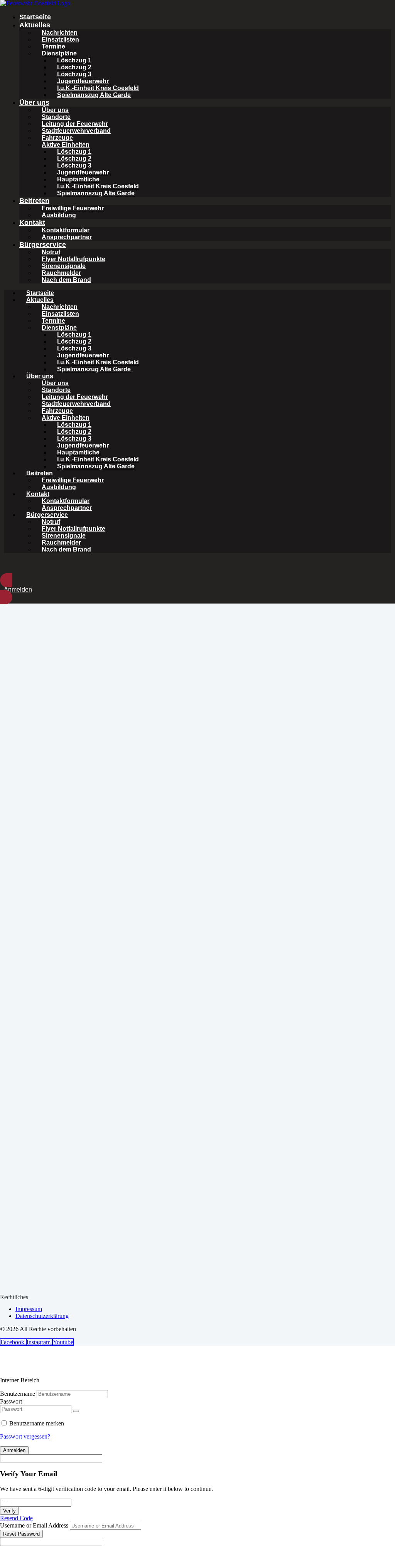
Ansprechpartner (67, 237)
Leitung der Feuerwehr (75, 124)
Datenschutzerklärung (42, 1316)
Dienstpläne (59, 53)
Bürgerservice (42, 244)
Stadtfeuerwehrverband (76, 130)
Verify (9, 1511)
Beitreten (34, 201)
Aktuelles (34, 25)
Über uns (34, 102)
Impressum (28, 1309)
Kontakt (32, 222)
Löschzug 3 (74, 74)
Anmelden (14, 1450)
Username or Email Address (34, 1525)
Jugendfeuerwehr (83, 81)
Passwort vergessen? (25, 1436)
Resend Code (16, 1518)
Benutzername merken (36, 1423)
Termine (53, 46)
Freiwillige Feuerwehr (73, 208)
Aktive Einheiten (65, 144)
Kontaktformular (65, 230)
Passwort (11, 1401)
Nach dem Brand (66, 280)
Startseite (35, 17)
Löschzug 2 (74, 67)
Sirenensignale (64, 266)
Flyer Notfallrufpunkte (73, 259)
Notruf (51, 252)
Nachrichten (60, 32)
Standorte (56, 117)
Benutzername (17, 1393)
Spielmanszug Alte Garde (94, 95)
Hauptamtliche (78, 179)
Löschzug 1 (74, 60)
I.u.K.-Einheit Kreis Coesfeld (98, 88)
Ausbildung (59, 215)
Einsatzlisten (60, 39)
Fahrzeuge (57, 137)
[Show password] (76, 1411)
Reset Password (21, 1534)
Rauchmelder (61, 273)
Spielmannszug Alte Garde (96, 193)
